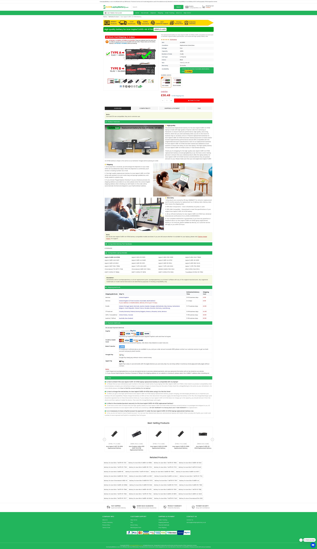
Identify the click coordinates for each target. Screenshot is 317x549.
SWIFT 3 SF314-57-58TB (139, 272)
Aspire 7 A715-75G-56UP (192, 266)
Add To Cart (195, 100)
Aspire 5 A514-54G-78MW (193, 257)
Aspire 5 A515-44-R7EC (165, 260)
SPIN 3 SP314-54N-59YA (192, 269)
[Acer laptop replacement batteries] (115, 7)
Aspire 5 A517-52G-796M (112, 266)
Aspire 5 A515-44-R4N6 (139, 260)
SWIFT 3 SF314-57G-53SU (166, 272)
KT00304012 (108, 248)
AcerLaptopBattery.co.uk (136, 545)
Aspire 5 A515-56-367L (138, 263)
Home (105, 17)
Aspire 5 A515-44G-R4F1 (112, 260)
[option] (131, 58)
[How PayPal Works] (184, 532)
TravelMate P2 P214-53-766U (194, 272)
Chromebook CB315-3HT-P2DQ (141, 269)
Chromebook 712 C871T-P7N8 (114, 269)
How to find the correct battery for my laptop (135, 388)
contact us (187, 222)
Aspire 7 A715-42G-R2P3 (139, 266)
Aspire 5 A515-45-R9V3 (111, 263)
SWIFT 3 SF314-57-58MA (112, 272)
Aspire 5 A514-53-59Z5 (138, 257)
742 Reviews (173, 39)
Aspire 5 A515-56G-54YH (192, 263)
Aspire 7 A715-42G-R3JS (165, 266)
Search (178, 7)
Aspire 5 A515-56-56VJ (165, 263)
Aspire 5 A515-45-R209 (192, 260)
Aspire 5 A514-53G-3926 (165, 257)
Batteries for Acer (114, 17)
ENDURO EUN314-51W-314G (166, 269)
